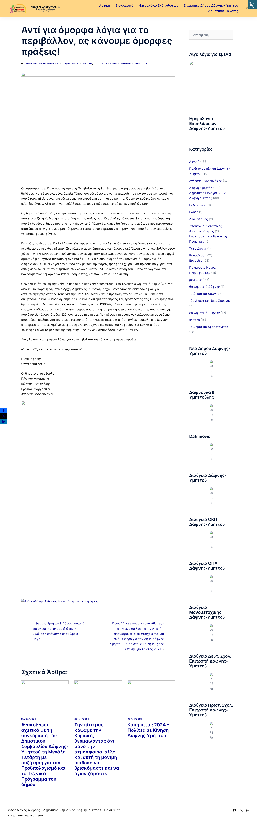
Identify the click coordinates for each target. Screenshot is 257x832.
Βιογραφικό (124, 5)
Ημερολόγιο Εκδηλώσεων (158, 5)
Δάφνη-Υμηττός (200, 188)
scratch (194, 320)
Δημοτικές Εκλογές (223, 11)
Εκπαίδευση (197, 255)
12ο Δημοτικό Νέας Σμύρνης (209, 300)
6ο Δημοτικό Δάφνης (204, 287)
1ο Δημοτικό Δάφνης (204, 293)
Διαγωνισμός (198, 219)
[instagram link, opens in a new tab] (247, 810)
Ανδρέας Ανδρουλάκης (41, 63)
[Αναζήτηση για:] (211, 35)
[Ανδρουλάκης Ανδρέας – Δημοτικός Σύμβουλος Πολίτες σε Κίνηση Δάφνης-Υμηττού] (34, 8)
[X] (3, 416)
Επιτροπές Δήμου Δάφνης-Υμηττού (211, 5)
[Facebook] (3, 410)
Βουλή (193, 212)
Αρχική (104, 5)
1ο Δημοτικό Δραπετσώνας (208, 327)
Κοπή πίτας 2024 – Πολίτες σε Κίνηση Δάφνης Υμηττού (148, 730)
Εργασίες (195, 260)
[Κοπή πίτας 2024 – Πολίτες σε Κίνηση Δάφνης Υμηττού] (151, 697)
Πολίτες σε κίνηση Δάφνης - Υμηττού (120, 63)
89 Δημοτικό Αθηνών (204, 313)
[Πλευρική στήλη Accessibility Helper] (252, 4)
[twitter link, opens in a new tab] (241, 810)
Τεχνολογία (197, 248)
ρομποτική (196, 280)
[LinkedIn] (3, 421)
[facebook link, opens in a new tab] (234, 810)
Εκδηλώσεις (197, 205)
